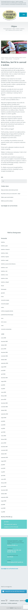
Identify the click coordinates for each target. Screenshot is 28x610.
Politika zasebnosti (12, 603)
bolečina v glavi (4, 245)
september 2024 (4, 363)
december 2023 (4, 377)
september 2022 (4, 414)
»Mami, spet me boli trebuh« (7, 197)
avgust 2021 (3, 461)
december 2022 (4, 403)
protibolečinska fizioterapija (7, 314)
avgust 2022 (3, 417)
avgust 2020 (3, 501)
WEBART (11, 608)
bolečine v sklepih (5, 282)
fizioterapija (3, 289)
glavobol (3, 293)
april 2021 (3, 475)
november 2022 (4, 406)
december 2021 (4, 446)
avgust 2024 (3, 366)
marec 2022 (3, 435)
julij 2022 (3, 421)
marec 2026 (3, 337)
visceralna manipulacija (6, 329)
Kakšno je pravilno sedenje (7, 200)
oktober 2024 (4, 359)
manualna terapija (18, 57)
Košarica (3, 600)
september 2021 (4, 457)
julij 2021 (3, 464)
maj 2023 (3, 388)
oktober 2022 (4, 410)
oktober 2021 (4, 453)
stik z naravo (3, 322)
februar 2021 (4, 482)
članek (12, 57)
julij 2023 (3, 385)
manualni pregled (5, 303)
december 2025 (4, 341)
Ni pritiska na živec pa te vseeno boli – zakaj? (10, 193)
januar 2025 (3, 348)
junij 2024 (3, 370)
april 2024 (3, 374)
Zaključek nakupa (14, 600)
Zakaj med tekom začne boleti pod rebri (9, 190)
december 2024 (4, 352)
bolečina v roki (4, 271)
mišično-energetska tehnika (7, 311)
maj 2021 (3, 472)
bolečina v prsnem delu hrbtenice (8, 264)
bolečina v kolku (4, 253)
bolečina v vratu (4, 274)
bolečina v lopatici (5, 256)
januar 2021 (3, 486)
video (2, 325)
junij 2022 (3, 424)
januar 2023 (3, 399)
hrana (2, 296)
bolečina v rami (4, 267)
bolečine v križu (8, 57)
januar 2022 (3, 443)
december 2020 (4, 490)
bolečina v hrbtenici (5, 249)
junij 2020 (3, 508)
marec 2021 (3, 479)
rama (2, 318)
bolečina (2, 57)
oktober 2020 (4, 493)
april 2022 (3, 432)
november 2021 (4, 450)
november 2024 (4, 356)
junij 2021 (3, 468)
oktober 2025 (4, 345)
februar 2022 (4, 439)
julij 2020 (3, 504)
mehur (2, 307)
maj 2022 (3, 428)
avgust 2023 (3, 381)
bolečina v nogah (4, 260)
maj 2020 (3, 511)
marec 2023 (3, 392)
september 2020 (4, 497)
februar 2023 (4, 395)
